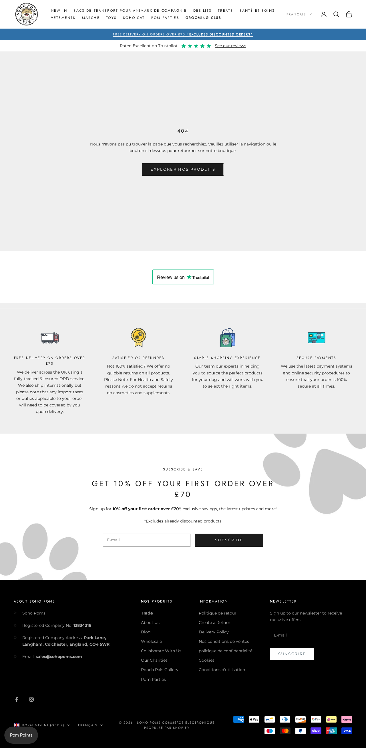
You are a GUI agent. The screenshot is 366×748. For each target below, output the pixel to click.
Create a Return (214, 622)
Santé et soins (257, 10)
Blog (146, 632)
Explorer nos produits (182, 169)
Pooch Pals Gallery (159, 669)
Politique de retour (217, 613)
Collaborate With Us (161, 650)
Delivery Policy (214, 632)
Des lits (202, 10)
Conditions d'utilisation (222, 669)
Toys (111, 17)
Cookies (206, 660)
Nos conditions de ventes (224, 641)
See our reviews (230, 45)
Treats (225, 10)
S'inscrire (292, 653)
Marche (91, 17)
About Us (150, 622)
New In (59, 10)
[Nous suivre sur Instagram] (31, 699)
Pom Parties (165, 17)
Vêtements (63, 17)
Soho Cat (134, 17)
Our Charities (154, 660)
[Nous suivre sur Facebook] (16, 699)
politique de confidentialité (225, 650)
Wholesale (151, 641)
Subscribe (229, 540)
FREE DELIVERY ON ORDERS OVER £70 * (183, 34)
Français (296, 14)
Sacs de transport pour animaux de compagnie (130, 10)
